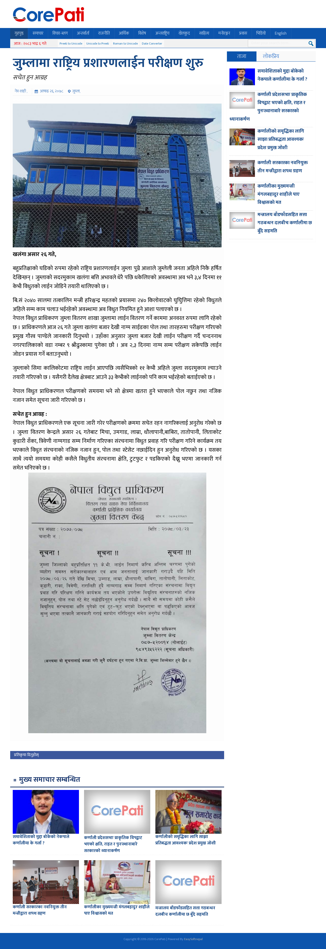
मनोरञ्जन (224, 33)
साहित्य (204, 33)
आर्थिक (124, 33)
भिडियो (261, 33)
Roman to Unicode (125, 43)
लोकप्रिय (271, 56)
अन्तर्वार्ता (83, 33)
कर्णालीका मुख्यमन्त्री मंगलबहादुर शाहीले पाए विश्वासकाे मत (117, 910)
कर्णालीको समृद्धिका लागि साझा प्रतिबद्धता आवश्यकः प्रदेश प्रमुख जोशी (185, 840)
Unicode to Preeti (97, 43)
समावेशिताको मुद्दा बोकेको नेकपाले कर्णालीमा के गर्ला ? (41, 840)
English (281, 33)
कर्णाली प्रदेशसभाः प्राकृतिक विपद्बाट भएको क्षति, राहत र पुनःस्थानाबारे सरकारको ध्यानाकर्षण (113, 844)
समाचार (38, 33)
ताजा (241, 56)
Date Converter (152, 43)
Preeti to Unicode (71, 43)
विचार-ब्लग (60, 33)
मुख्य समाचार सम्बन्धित (49, 780)
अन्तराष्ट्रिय (162, 33)
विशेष (142, 33)
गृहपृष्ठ (19, 33)
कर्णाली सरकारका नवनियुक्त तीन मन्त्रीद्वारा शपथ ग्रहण (40, 910)
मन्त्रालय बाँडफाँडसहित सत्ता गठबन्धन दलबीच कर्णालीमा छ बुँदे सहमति (185, 911)
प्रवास (243, 33)
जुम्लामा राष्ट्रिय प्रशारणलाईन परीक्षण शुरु (108, 63)
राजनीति (104, 33)
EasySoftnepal (193, 939)
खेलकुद (184, 33)
